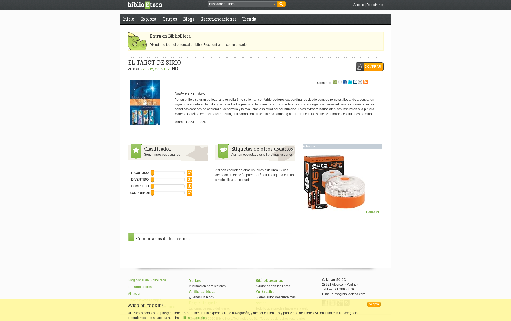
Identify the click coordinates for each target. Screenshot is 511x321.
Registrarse (374, 5)
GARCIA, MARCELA (155, 69)
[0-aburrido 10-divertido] (189, 181)
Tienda (249, 19)
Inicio (128, 19)
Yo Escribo (265, 291)
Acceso (358, 5)
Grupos (169, 19)
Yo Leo (195, 280)
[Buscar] (281, 4)
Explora (148, 19)
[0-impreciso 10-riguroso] (189, 174)
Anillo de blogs (202, 291)
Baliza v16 (373, 212)
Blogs (188, 19)
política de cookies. (193, 318)
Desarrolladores (140, 287)
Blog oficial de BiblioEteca (147, 280)
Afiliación (134, 293)
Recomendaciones (218, 19)
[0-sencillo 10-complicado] (189, 188)
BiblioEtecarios (269, 280)
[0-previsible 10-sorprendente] (189, 194)
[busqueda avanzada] (275, 4)
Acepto (374, 304)
